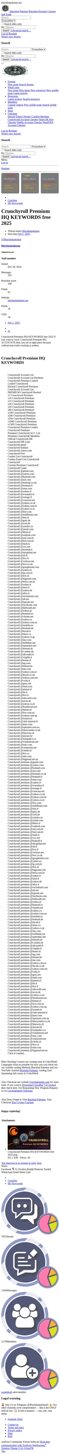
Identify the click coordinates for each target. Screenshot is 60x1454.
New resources (38, 90)
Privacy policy (15, 1430)
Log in (4, 162)
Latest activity (20, 93)
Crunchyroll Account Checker (23, 119)
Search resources (31, 99)
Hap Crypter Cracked (22, 1102)
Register (5, 168)
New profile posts (33, 105)
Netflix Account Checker (29, 122)
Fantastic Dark (15, 1419)
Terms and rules (16, 1427)
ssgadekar (6, 1392)
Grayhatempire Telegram (19, 1090)
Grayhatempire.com (39, 1082)
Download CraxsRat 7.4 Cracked (39, 1085)
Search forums (26, 84)
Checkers (12, 113)
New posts (13, 84)
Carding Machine (40, 116)
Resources (13, 96)
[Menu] (2, 63)
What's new (14, 87)
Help (10, 1433)
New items (24, 90)
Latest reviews (15, 99)
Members (12, 102)
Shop (10, 110)
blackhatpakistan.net (18, 300)
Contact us (13, 1424)
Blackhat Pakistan (29, 1070)
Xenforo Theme (17, 1448)
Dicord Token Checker (19, 116)
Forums (11, 81)
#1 (9, 331)
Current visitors (15, 105)
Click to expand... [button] (17, 1053)
